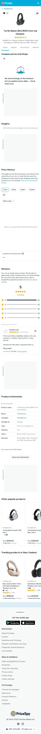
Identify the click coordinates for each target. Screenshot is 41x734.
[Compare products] (37, 13)
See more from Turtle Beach (11, 449)
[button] (5, 13)
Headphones (8, 8)
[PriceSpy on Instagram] (22, 724)
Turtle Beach (21, 414)
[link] (20, 340)
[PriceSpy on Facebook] (18, 724)
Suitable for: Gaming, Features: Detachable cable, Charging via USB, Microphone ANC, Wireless (20, 41)
